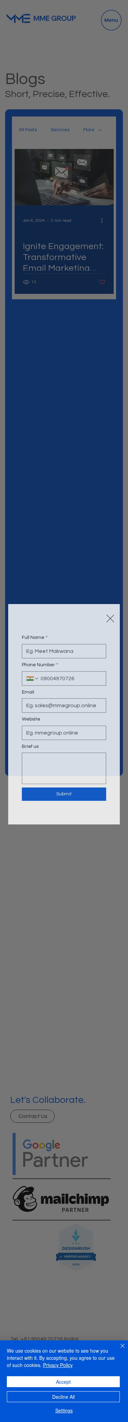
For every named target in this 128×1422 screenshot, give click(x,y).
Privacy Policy (58, 1365)
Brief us (30, 750)
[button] (110, 608)
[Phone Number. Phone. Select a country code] (32, 682)
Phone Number (40, 668)
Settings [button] (64, 1410)
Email (28, 696)
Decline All (63, 1396)
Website (31, 723)
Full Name (34, 641)
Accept (63, 1381)
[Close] (118, 1350)
